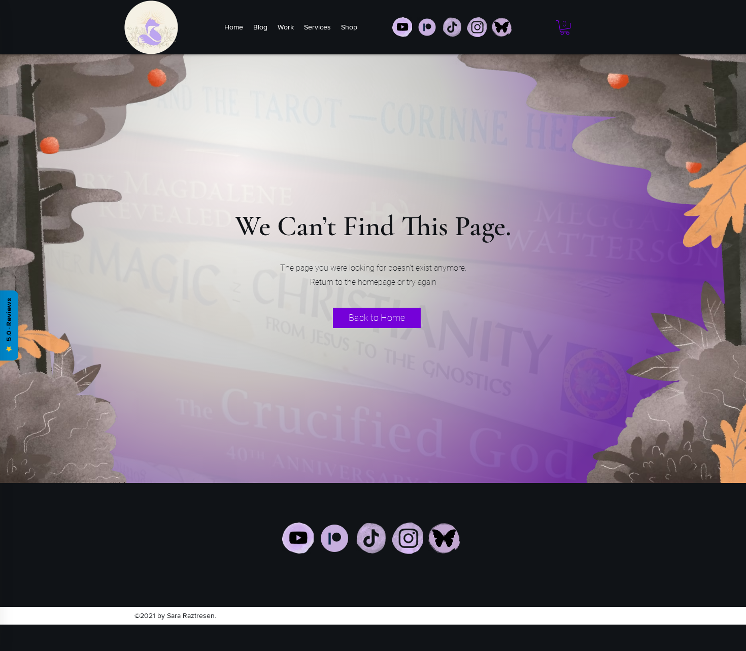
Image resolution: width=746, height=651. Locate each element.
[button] (564, 27)
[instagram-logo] (477, 27)
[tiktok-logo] (452, 27)
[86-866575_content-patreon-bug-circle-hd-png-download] (427, 27)
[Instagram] (407, 538)
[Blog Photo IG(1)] (502, 27)
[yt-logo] (402, 27)
